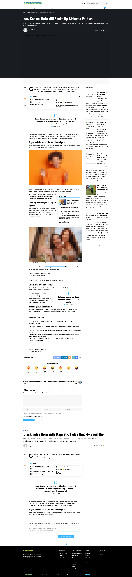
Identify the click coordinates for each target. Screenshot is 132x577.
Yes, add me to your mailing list (33, 416)
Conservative (36, 347)
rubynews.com (37, 349)
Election (41, 347)
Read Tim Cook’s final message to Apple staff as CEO (102, 187)
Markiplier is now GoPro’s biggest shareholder (102, 155)
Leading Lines (45, 273)
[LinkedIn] (84, 3)
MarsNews (39, 351)
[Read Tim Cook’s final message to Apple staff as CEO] (91, 190)
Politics (27, 14)
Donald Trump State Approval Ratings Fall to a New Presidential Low (73, 202)
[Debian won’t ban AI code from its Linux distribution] (91, 217)
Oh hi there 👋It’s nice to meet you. (65, 102)
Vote (44, 347)
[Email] (103, 30)
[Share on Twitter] (101, 30)
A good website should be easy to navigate (40, 99)
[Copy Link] (73, 357)
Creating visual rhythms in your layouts (40, 102)
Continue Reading (66, 536)
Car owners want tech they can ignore (102, 94)
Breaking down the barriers (63, 100)
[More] (108, 30)
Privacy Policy (61, 574)
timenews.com (43, 349)
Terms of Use (70, 574)
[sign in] (102, 8)
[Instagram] (82, 3)
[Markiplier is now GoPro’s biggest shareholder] (91, 158)
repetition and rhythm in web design (56, 266)
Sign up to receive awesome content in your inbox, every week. (67, 105)
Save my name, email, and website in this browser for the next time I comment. (43, 413)
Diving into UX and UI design (37, 104)
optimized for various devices (63, 87)
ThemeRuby (34, 351)
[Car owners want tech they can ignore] (91, 97)
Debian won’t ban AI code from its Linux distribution (102, 215)
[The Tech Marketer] (32, 3)
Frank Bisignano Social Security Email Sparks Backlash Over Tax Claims (68, 221)
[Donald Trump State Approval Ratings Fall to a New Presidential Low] (62, 202)
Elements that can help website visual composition (42, 471)
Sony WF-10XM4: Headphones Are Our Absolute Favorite (41, 35)
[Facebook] (81, 3)
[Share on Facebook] (99, 30)
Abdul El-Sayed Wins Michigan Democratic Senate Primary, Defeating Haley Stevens (69, 212)
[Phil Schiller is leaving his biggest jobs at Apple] (91, 126)
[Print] (105, 30)
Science (27, 430)
